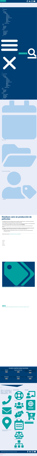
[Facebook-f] (27, 1)
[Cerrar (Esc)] (4, 453)
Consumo (7, 79)
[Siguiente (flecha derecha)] (2, 454)
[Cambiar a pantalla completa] (2, 453)
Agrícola (7, 18)
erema (15, 286)
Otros (7, 22)
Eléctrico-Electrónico (9, 17)
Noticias (3, 10)
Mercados (6, 13)
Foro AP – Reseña (5, 94)
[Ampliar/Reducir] (0, 453)
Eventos (3, 93)
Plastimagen (5, 33)
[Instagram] (32, 1)
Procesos (4, 11)
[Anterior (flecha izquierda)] (0, 454)
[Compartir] (3, 453)
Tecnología (4, 12)
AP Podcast (4, 26)
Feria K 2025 (4, 95)
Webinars (4, 91)
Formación (3, 92)
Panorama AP (5, 9)
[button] (9, 54)
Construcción (8, 80)
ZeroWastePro (22, 286)
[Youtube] (34, 1)
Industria (7, 20)
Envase (7, 14)
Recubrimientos (8, 21)
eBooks (3, 88)
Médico (7, 19)
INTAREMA (17, 286)
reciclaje (20, 286)
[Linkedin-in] (30, 1)
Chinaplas (4, 34)
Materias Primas (7, 23)
